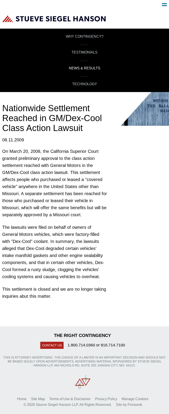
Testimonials (84, 52)
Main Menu (164, 4)
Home (22, 399)
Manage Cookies (135, 399)
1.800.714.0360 (81, 345)
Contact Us (52, 345)
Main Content (68, 5)
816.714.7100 (113, 345)
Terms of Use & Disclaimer (70, 399)
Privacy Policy (106, 399)
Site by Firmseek (129, 405)
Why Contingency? (84, 36)
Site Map (38, 399)
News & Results (84, 68)
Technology (84, 84)
